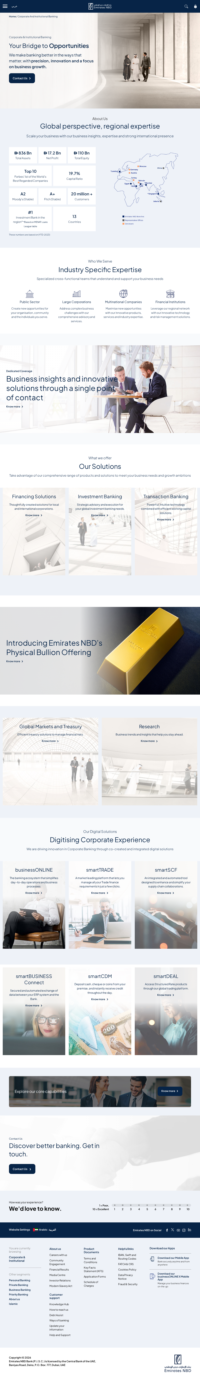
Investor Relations (60, 1280)
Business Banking (20, 1289)
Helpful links (126, 1248)
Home (12, 16)
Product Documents (91, 1250)
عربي (14, 6)
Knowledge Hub (59, 1304)
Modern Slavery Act (60, 1286)
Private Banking (18, 1285)
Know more (13, 406)
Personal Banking (19, 1280)
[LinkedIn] (189, 1230)
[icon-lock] (195, 6)
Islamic (13, 1303)
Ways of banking (59, 1320)
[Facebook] (167, 1230)
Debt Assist (56, 1315)
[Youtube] (178, 1230)
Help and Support (60, 1335)
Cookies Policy (127, 1269)
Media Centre (57, 1275)
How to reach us (58, 1309)
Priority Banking (18, 1294)
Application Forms (95, 1276)
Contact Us (20, 78)
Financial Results (59, 1269)
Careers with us (58, 1255)
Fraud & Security (128, 1284)
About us (14, 1299)
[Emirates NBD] (100, 6)
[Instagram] (183, 1230)
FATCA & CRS (126, 1264)
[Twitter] (172, 1230)
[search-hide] (186, 6)
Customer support (56, 1296)
